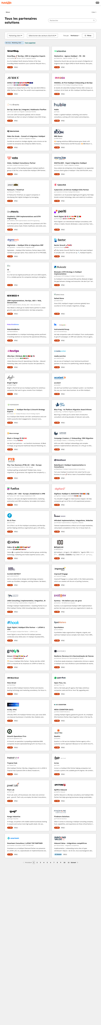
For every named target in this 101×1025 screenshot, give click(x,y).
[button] (94, 12)
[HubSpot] (6, 2)
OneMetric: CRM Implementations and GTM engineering (24, 217)
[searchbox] (72, 20)
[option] (15, 36)
